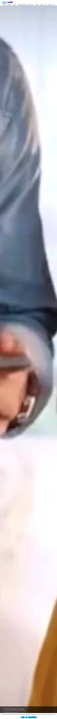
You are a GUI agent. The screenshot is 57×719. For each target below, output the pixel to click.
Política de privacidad (32, 717)
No (26, 717)
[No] (55, 716)
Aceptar (22, 717)
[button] (54, 4)
